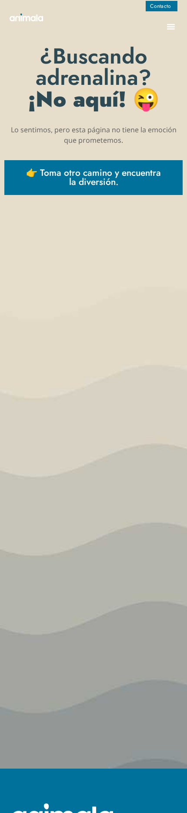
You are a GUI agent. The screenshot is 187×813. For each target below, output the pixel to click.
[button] (170, 26)
